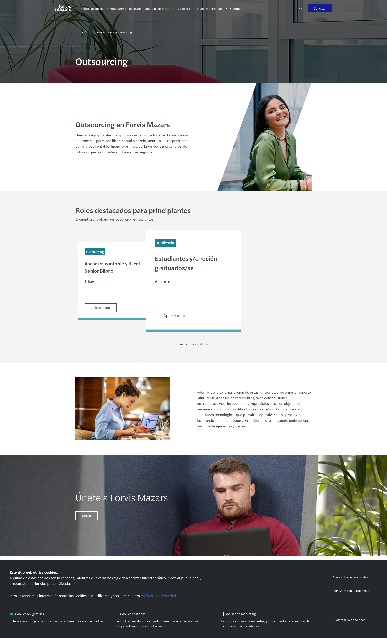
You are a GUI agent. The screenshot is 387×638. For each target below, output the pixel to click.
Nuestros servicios (210, 8)
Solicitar (320, 8)
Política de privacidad (158, 595)
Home (79, 32)
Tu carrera (183, 8)
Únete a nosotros (157, 8)
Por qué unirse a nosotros (123, 8)
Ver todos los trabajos (194, 344)
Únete (86, 515)
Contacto (236, 8)
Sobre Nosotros (92, 8)
